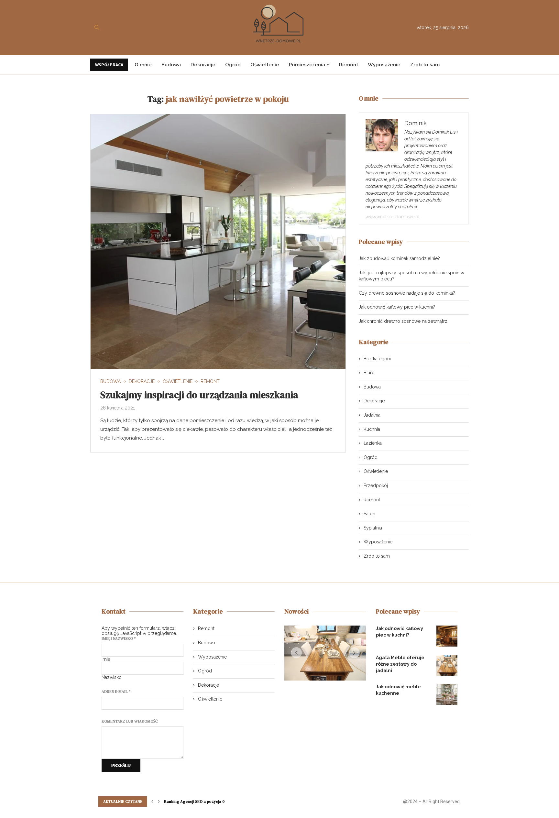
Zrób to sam (425, 65)
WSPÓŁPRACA (109, 65)
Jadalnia (372, 415)
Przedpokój (376, 485)
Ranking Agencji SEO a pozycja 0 (194, 801)
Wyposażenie (384, 65)
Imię (106, 659)
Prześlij (121, 765)
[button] (296, 654)
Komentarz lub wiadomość (130, 721)
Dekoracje (203, 65)
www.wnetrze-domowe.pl (393, 216)
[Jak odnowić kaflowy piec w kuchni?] (446, 636)
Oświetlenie (264, 65)
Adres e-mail (116, 691)
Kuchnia (372, 429)
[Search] (96, 27)
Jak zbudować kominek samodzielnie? (399, 258)
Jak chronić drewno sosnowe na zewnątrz (403, 321)
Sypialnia (373, 527)
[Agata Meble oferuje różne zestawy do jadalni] (446, 665)
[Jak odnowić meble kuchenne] (446, 694)
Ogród (233, 65)
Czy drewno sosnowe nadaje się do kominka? (407, 293)
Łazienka (373, 443)
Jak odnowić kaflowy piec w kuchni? (397, 307)
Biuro (369, 372)
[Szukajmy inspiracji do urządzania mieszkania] (218, 241)
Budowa (171, 65)
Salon (369, 513)
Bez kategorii (377, 358)
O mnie (143, 65)
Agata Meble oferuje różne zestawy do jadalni (400, 664)
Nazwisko (112, 677)
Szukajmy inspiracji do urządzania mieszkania (199, 394)
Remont (348, 65)
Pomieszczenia (307, 65)
